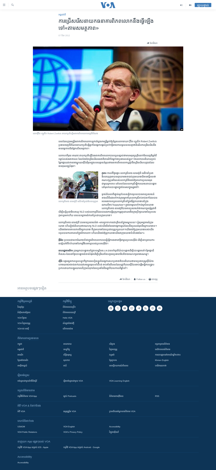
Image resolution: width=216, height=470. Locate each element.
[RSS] (145, 308)
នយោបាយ (67, 344)
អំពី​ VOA (21, 411)
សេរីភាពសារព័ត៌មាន (162, 349)
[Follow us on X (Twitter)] (117, 308)
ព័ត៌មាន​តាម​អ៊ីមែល (116, 396)
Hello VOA (67, 318)
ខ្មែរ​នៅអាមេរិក (22, 360)
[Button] (152, 43)
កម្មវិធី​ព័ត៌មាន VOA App (27, 396)
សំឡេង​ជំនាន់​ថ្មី (68, 323)
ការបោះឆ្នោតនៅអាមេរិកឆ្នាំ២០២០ (168, 355)
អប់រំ (65, 365)
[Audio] (181, 5)
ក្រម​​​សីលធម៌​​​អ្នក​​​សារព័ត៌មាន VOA (122, 411)
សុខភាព (66, 360)
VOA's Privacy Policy (72, 432)
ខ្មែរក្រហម (113, 360)
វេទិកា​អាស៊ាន (68, 328)
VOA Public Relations (27, 432)
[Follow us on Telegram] (139, 308)
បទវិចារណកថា (160, 365)
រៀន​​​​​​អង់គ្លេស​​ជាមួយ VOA (73, 381)
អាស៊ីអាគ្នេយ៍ (22, 365)
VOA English (69, 426)
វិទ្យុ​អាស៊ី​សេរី (114, 432)
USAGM (21, 426)
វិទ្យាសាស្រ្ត (113, 349)
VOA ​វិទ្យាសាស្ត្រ (23, 323)
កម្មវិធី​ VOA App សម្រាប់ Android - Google (81, 447)
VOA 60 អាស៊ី (23, 328)
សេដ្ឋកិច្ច (66, 349)
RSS (157, 396)
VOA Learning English (119, 381)
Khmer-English (162, 360)
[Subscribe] (159, 308)
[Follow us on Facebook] (111, 308)
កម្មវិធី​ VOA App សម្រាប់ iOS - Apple (32, 447)
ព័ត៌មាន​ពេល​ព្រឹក (69, 307)
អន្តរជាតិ (62, 14)
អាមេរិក (20, 355)
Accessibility (114, 426)
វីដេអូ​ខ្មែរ (20, 307)
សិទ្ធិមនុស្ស (67, 355)
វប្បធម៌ (111, 355)
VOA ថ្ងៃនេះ (22, 318)
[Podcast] (152, 308)
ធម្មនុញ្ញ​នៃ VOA (69, 411)
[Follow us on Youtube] (125, 308)
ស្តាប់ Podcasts (69, 396)
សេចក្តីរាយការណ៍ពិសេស (118, 365)
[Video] (190, 5)
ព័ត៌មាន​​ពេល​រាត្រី (69, 312)
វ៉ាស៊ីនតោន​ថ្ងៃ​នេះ (23, 312)
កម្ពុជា (19, 344)
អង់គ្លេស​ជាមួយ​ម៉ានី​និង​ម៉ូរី (27, 381)
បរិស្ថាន (112, 344)
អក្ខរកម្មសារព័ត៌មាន (162, 344)
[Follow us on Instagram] (131, 308)
